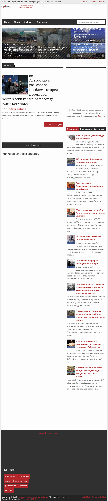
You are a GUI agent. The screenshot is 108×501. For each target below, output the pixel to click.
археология (10, 476)
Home (7, 22)
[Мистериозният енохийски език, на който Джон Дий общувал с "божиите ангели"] (71, 374)
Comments (42, 22)
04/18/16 (7, 65)
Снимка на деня (20, 481)
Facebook (22, 486)
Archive (27, 22)
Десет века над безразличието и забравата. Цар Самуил (90, 186)
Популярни (72, 129)
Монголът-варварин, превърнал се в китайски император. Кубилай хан (88, 344)
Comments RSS (99, 497)
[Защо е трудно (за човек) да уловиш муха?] (71, 142)
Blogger (100, 116)
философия (10, 486)
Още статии (86, 129)
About (84, 2)
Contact (93, 2)
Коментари (99, 129)
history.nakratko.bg (17, 109)
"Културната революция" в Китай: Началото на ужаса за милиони (90, 213)
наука (31, 76)
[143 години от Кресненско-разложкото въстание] (71, 165)
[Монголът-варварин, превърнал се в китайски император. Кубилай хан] (71, 347)
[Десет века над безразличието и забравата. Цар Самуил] (71, 189)
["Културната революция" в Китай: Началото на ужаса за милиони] (71, 216)
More (101, 2)
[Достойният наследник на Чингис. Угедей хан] (71, 243)
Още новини (32, 145)
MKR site (36, 499)
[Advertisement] (53, 135)
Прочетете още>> (54, 124)
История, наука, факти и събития (33, 497)
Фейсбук (9, 490)
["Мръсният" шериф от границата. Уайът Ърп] (71, 267)
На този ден (23, 476)
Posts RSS (85, 497)
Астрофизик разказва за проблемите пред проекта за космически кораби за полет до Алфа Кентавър (30, 92)
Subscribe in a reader (48, 433)
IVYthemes (26, 499)
